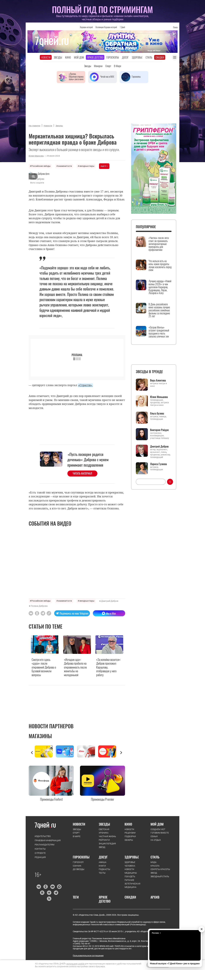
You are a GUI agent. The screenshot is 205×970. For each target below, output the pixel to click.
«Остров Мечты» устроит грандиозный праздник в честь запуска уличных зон (159, 332)
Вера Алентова (158, 380)
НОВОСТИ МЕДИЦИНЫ (131, 871)
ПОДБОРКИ (130, 836)
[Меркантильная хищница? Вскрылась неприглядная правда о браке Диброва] (49, 613)
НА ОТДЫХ (156, 840)
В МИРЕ (76, 836)
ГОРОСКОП (78, 862)
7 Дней (122, 27)
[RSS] (49, 898)
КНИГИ (102, 866)
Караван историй (86, 27)
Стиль (149, 57)
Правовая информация (48, 840)
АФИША (102, 862)
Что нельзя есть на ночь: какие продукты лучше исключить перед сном (160, 265)
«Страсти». (85, 385)
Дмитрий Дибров (109, 601)
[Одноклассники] (45, 886)
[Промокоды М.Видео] (87, 751)
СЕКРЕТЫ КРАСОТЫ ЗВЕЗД (160, 871)
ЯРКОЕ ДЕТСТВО (104, 899)
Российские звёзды (41, 166)
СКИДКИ (130, 897)
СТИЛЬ (155, 857)
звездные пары (86, 166)
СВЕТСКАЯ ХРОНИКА (104, 831)
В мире (117, 66)
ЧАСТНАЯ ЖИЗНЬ (107, 836)
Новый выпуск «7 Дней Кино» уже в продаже (175, 963)
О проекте (40, 853)
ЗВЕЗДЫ (77, 829)
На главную (34, 125)
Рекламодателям (44, 844)
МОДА (154, 862)
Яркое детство (95, 57)
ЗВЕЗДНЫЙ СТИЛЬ (160, 876)
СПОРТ (76, 833)
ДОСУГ (103, 857)
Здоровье (137, 57)
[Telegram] (56, 892)
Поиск (175, 27)
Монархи (98, 66)
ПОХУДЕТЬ (130, 876)
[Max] (59, 886)
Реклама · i (156, 933)
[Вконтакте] (38, 886)
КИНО (128, 824)
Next (121, 752)
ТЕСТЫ (102, 873)
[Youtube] (52, 886)
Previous (32, 752)
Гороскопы (112, 57)
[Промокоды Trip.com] (66, 751)
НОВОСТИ (79, 824)
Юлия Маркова (36, 156)
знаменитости (65, 166)
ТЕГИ (76, 897)
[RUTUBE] (42, 892)
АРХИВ (155, 897)
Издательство (43, 836)
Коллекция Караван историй (106, 27)
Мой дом (79, 57)
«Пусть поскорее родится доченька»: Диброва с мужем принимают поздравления (88, 459)
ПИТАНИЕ (129, 880)
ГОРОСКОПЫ (81, 857)
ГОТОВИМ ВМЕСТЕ (160, 833)
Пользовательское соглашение (88, 955)
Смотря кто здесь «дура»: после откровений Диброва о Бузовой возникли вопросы (44, 667)
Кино (68, 57)
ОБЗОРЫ (129, 840)
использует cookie (75, 963)
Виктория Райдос (159, 430)
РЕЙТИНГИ (104, 840)
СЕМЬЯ (154, 836)
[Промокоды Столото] (45, 751)
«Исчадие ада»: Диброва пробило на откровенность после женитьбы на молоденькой (75, 667)
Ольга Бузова (157, 413)
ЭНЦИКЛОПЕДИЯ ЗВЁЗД (107, 845)
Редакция (40, 857)
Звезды (58, 57)
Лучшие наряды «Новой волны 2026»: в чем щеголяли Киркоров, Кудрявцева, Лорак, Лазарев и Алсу (160, 287)
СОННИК (77, 866)
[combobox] (151, 482)
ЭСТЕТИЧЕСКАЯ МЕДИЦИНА (132, 885)
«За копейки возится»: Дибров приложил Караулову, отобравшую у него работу (108, 667)
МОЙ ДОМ (157, 824)
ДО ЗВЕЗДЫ (78, 869)
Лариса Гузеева (158, 464)
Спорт (108, 66)
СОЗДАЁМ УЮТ (158, 829)
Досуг (125, 57)
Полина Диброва (39, 606)
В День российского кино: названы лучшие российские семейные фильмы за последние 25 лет (159, 310)
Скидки (159, 57)
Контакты (40, 849)
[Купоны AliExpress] (108, 751)
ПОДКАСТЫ (104, 869)
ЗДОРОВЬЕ (132, 857)
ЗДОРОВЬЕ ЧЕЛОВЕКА (130, 864)
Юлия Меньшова (159, 397)
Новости (46, 57)
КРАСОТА (155, 866)
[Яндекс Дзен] (49, 892)
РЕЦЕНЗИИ (130, 833)
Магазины (40, 736)
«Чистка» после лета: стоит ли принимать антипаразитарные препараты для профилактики (159, 243)
